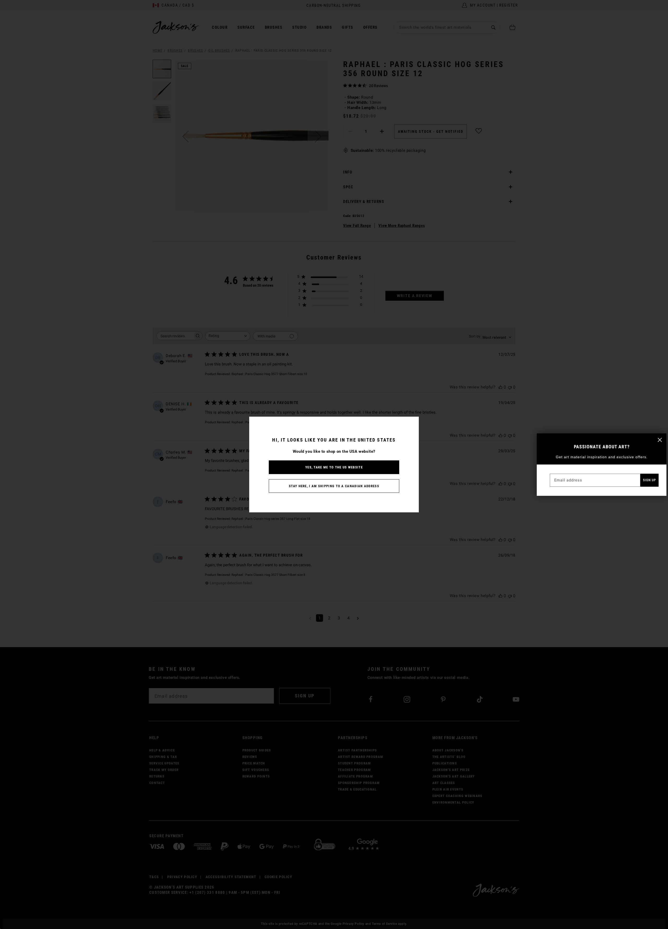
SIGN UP (649, 480)
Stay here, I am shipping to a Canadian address (334, 486)
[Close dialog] (659, 439)
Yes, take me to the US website (334, 467)
